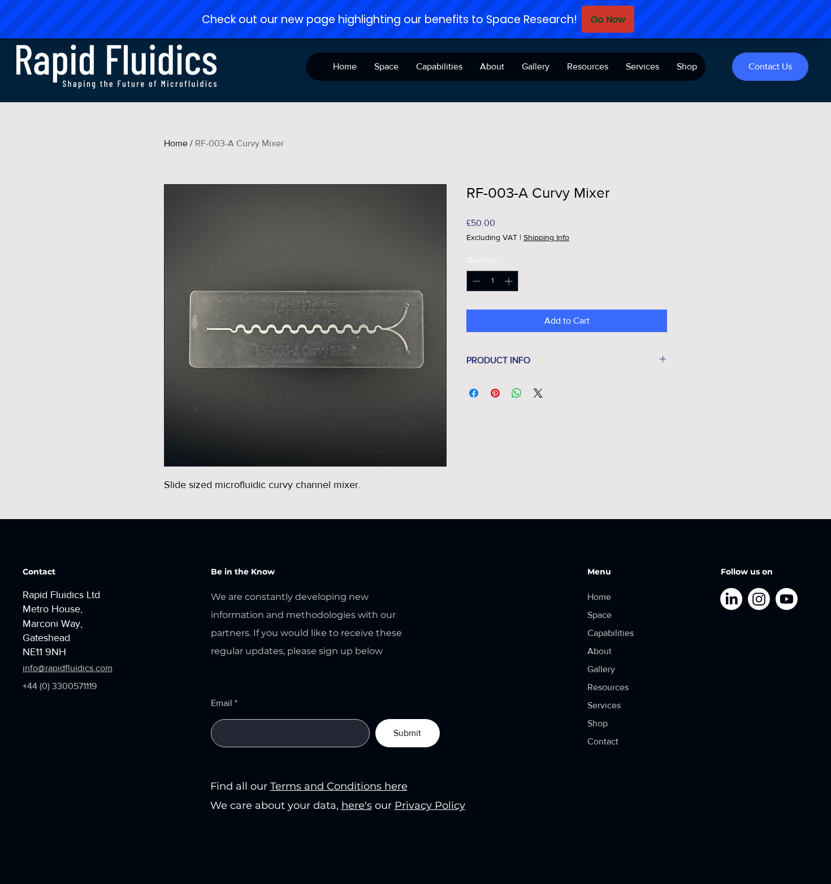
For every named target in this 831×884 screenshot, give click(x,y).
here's (356, 805)
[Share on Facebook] (474, 393)
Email (221, 703)
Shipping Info (546, 237)
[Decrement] (475, 281)
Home (176, 143)
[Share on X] (538, 393)
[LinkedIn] (731, 599)
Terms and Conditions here (339, 786)
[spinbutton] (492, 281)
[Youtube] (787, 599)
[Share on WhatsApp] (516, 393)
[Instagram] (759, 599)
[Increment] (510, 281)
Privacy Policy (430, 805)
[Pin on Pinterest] (495, 393)
